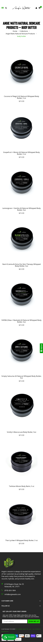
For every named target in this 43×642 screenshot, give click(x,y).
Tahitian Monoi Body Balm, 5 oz (21, 486)
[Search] (6, 8)
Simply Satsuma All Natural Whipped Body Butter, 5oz (22, 377)
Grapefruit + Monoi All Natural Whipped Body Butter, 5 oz (21, 153)
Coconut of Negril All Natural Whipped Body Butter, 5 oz (21, 97)
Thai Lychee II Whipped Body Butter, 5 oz (21, 540)
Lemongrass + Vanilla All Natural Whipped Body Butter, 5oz (21, 209)
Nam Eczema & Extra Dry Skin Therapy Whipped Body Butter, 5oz (21, 265)
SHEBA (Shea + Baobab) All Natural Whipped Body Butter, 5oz (22, 321)
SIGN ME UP (34, 621)
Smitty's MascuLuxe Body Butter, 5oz (21, 432)
